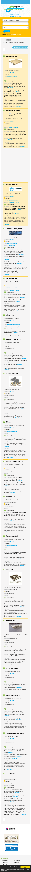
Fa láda (13, 655)
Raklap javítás (11, 685)
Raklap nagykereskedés (9, 208)
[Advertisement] (15, 165)
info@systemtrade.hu (12, 200)
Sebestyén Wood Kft (13, 110)
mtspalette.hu (12, 245)
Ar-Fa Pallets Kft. (12, 668)
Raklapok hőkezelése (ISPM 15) (18, 515)
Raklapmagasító (10, 258)
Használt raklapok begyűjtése (10, 687)
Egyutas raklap (19, 138)
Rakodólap (15, 212)
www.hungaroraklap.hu (14, 327)
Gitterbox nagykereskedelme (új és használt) (14, 251)
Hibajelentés (5, 862)
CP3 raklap (11, 213)
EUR (9, 411)
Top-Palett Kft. (11, 773)
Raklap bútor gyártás (16, 331)
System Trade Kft (12, 184)
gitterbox (6, 750)
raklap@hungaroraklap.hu (13, 324)
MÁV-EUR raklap (7, 606)
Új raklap (19, 482)
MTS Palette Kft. (11, 56)
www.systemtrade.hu (14, 202)
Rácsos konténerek (12, 263)
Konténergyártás (7, 650)
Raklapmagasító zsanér (20, 258)
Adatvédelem (17, 860)
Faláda (22, 519)
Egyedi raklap (12, 90)
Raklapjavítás (15, 206)
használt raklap (11, 750)
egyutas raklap (15, 749)
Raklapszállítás (21, 206)
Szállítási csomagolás (9, 405)
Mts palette (10, 93)
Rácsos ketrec (11, 261)
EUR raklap (17, 408)
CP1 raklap (6, 213)
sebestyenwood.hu (13, 127)
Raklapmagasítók (12, 536)
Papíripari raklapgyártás (15, 95)
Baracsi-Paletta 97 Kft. (13, 339)
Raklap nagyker (22, 134)
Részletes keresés (16, 34)
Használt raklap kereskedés (20, 685)
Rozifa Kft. (9, 570)
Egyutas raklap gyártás (20, 208)
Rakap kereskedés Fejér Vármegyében (14, 133)
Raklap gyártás (15, 83)
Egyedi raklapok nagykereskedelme (12, 514)
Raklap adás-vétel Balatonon (13, 133)
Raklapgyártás (15, 84)
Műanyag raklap (23, 90)
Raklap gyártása (14, 403)
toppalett (10, 798)
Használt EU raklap (12, 364)
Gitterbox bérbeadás (14, 254)
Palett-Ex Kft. (10, 496)
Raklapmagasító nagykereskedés (11, 252)
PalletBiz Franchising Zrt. (15, 733)
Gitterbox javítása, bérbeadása (19, 249)
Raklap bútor (18, 335)
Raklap (17, 90)
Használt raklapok (11, 301)
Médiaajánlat (17, 862)
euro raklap (21, 749)
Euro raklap (9, 756)
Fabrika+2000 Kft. (12, 374)
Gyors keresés (6, 34)
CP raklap (21, 360)
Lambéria (11, 519)
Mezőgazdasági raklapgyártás (10, 96)
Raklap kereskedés (12, 480)
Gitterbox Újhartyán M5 (14, 228)
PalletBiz (10, 758)
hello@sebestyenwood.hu (13, 125)
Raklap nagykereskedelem (14, 296)
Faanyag (6, 796)
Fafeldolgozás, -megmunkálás (18, 649)
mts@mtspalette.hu (12, 76)
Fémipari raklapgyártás (17, 798)
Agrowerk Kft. (11, 620)
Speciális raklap (14, 559)
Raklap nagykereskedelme (18, 356)
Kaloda (15, 519)
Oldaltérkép (4, 864)
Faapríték (10, 796)
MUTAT (12, 73)
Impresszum (5, 860)
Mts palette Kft (16, 93)
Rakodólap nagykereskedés (10, 209)
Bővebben (7, 75)
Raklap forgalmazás (19, 714)
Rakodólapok (18, 407)
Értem (25, 867)
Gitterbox (6, 91)
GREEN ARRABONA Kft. (14, 461)
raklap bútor (10, 315)
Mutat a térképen (10, 81)
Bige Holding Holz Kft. (13, 695)
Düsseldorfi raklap (16, 606)
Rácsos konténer (18, 261)
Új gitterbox (9, 362)
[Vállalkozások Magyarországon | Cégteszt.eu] (12, 9)
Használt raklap (11, 91)
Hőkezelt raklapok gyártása (14, 297)
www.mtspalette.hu (13, 79)
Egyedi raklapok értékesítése (10, 136)
